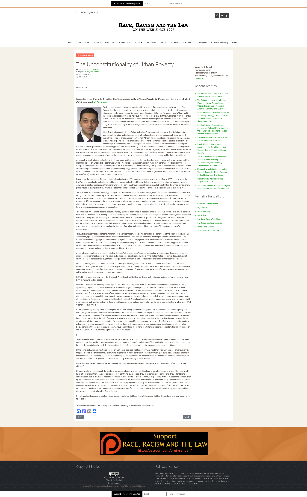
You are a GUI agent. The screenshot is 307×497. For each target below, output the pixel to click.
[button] (97, 42)
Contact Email (200, 78)
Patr (84, 87)
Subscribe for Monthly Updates (127, 494)
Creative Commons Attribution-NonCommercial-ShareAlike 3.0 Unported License (114, 486)
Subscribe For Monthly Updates (127, 3)
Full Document (99, 102)
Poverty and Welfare (92, 72)
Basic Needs (96, 69)
